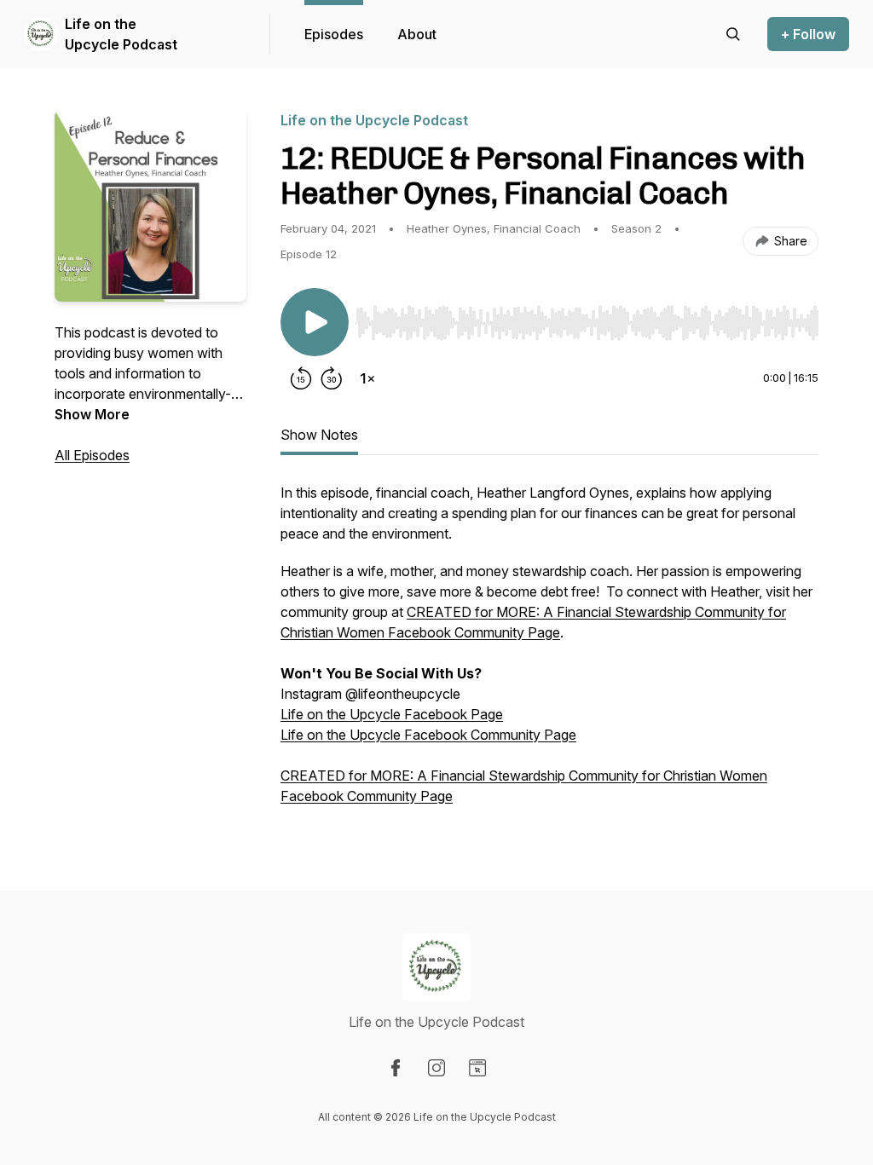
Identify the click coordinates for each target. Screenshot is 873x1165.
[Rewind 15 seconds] (301, 378)
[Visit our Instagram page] (436, 1067)
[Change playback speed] (367, 378)
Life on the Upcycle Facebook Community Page (428, 734)
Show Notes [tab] (319, 434)
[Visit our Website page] (477, 1067)
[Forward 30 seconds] (332, 378)
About (416, 34)
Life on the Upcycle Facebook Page (391, 714)
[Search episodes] (733, 34)
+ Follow (808, 34)
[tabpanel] (549, 652)
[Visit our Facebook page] (395, 1067)
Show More (92, 414)
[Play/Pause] (314, 322)
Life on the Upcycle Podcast (121, 34)
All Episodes (92, 455)
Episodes (333, 34)
